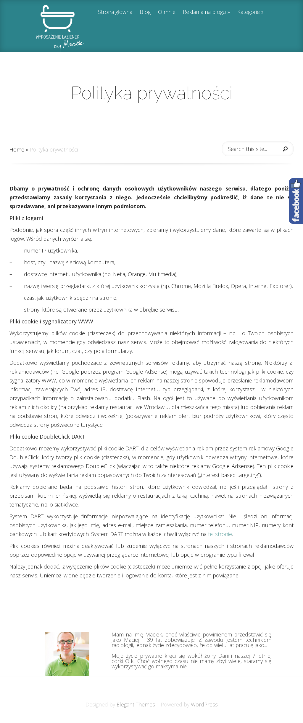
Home (16, 149)
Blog (145, 12)
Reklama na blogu (204, 12)
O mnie (166, 12)
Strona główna (115, 12)
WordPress (204, 704)
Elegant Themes (136, 704)
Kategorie (248, 12)
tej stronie (220, 534)
